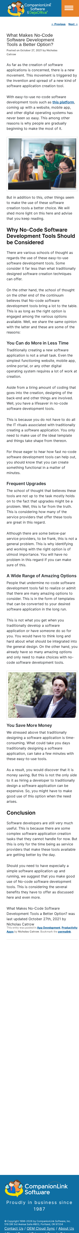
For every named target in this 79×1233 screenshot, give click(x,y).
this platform (63, 102)
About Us (66, 1228)
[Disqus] (42, 1000)
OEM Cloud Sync (41, 1228)
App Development (48, 927)
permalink (64, 931)
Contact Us (13, 1228)
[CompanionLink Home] (30, 8)
